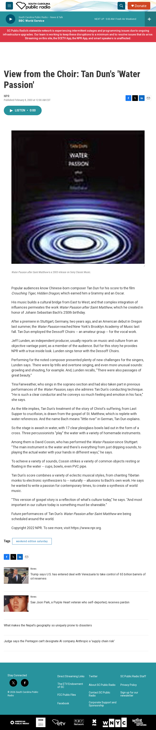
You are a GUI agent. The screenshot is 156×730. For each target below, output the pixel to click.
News (33, 568)
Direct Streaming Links (70, 676)
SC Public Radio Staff (133, 676)
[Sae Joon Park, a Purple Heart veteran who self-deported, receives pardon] (16, 603)
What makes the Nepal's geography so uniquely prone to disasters (48, 625)
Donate (140, 6)
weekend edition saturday (32, 541)
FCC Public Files (66, 694)
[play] (10, 19)
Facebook (63, 703)
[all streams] (150, 19)
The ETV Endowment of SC (70, 685)
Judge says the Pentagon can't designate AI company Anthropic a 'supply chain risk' (59, 641)
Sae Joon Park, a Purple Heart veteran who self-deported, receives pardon (79, 602)
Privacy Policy (128, 685)
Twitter (93, 676)
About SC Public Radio (102, 685)
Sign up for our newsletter (129, 694)
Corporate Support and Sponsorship (102, 704)
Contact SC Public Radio (99, 694)
